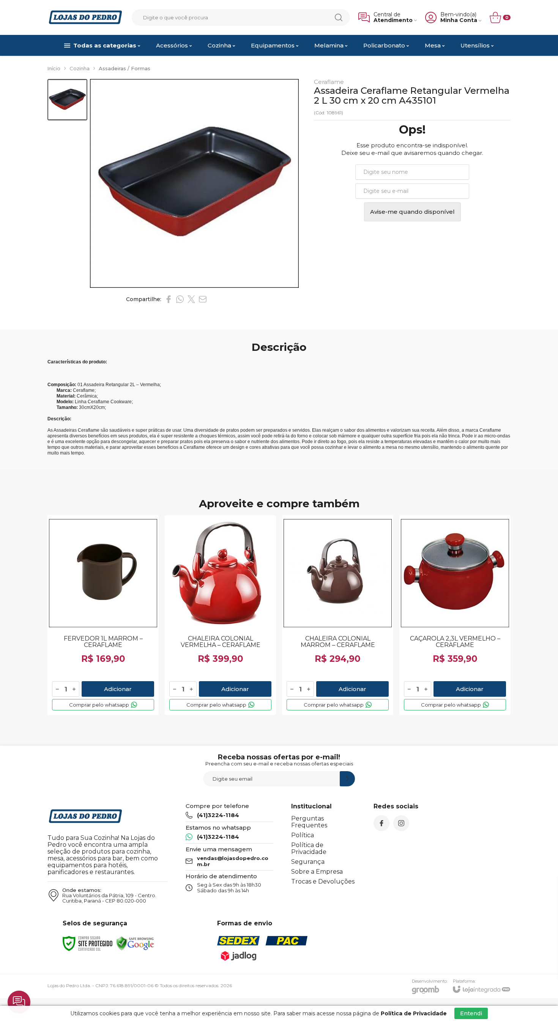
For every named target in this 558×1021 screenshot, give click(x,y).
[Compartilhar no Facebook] (168, 299)
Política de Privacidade (308, 848)
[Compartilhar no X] (191, 299)
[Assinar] (347, 778)
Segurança (308, 861)
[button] (67, 99)
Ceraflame (329, 82)
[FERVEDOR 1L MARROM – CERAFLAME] (103, 615)
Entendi (471, 1013)
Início (53, 68)
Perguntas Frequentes (309, 822)
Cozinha (79, 68)
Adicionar (118, 689)
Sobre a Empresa (317, 871)
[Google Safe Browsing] (135, 943)
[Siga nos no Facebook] (381, 823)
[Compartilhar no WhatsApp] (180, 299)
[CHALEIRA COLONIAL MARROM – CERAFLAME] (337, 615)
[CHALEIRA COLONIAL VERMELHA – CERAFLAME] (220, 615)
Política (302, 835)
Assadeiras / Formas (124, 68)
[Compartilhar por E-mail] (202, 299)
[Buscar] (338, 17)
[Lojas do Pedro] (85, 17)
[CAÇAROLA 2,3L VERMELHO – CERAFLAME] (455, 615)
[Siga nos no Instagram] (401, 823)
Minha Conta (458, 20)
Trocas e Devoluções (323, 881)
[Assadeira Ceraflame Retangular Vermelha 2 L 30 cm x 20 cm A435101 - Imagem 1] (67, 100)
